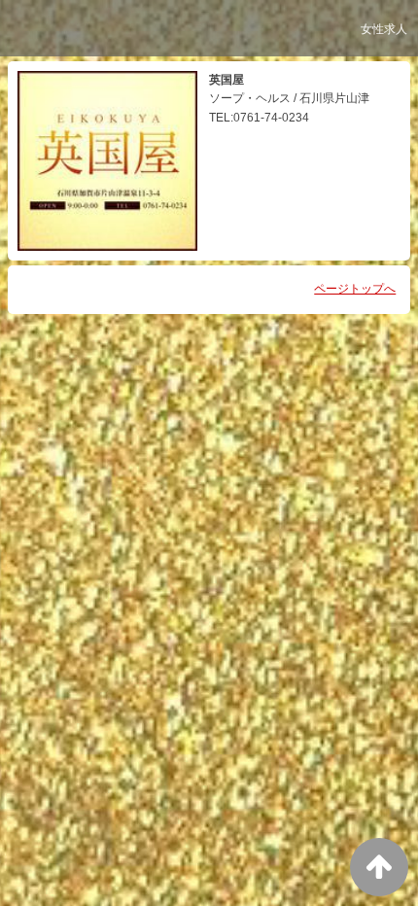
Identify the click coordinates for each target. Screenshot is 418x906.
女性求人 (384, 29)
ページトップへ (355, 289)
